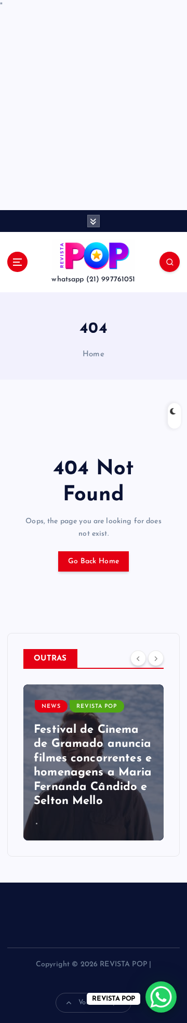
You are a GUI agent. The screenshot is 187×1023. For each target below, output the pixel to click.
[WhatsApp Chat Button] (161, 997)
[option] (93, 762)
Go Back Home (93, 561)
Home (93, 354)
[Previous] (138, 658)
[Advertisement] (93, 111)
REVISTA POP (96, 706)
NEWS (51, 706)
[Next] (156, 658)
